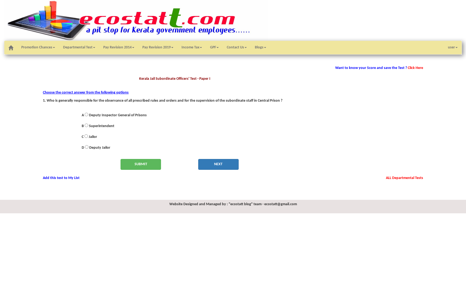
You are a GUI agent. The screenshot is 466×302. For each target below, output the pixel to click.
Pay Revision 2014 (117, 47)
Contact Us (235, 47)
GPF (213, 47)
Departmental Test (77, 47)
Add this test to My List (61, 178)
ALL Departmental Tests (404, 178)
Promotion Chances (36, 47)
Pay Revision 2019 (156, 47)
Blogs (259, 47)
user (451, 47)
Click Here (415, 68)
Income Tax (190, 47)
